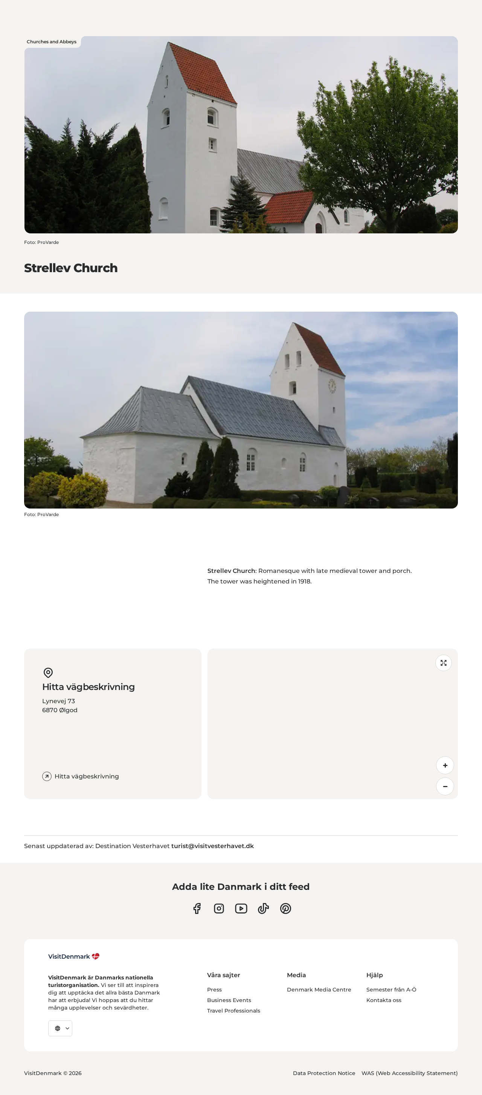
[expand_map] (443, 663)
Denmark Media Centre (319, 989)
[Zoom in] (445, 765)
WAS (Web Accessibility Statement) (410, 1073)
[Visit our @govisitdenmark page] (263, 908)
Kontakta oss (383, 1000)
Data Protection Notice (324, 1073)
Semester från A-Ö (391, 989)
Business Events (229, 1000)
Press (214, 989)
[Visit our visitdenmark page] (241, 908)
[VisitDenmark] (74, 956)
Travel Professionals (233, 1010)
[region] (332, 724)
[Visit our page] (219, 908)
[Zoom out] (445, 786)
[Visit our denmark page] (196, 908)
